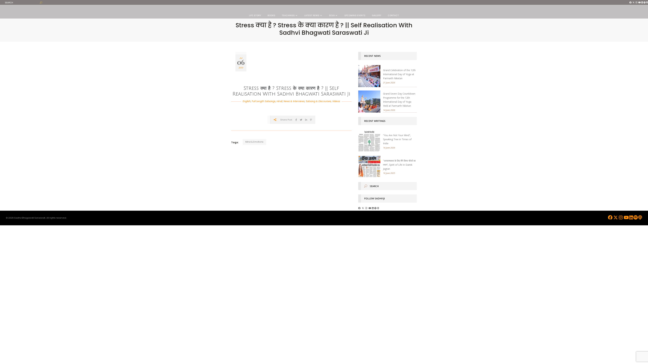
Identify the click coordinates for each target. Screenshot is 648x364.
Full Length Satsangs (263, 101)
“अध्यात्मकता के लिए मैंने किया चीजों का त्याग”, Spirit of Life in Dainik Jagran (399, 164)
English (247, 101)
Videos (336, 101)
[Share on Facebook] (296, 120)
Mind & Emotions (254, 141)
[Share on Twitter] (301, 120)
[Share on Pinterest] (311, 120)
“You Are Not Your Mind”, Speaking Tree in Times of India (397, 139)
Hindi (279, 101)
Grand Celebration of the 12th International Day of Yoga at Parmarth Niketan (399, 74)
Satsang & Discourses (318, 101)
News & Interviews (294, 101)
